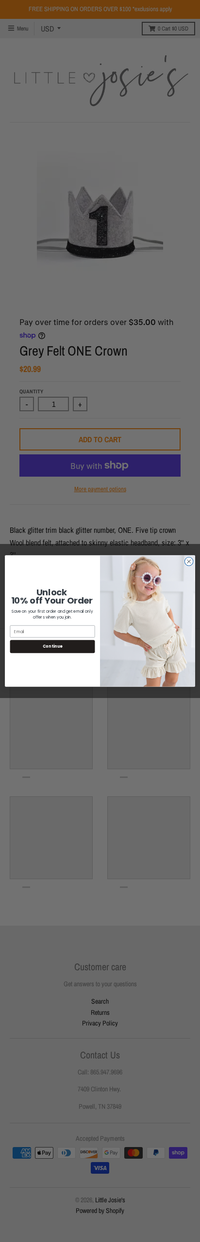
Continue (52, 647)
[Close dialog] (188, 561)
